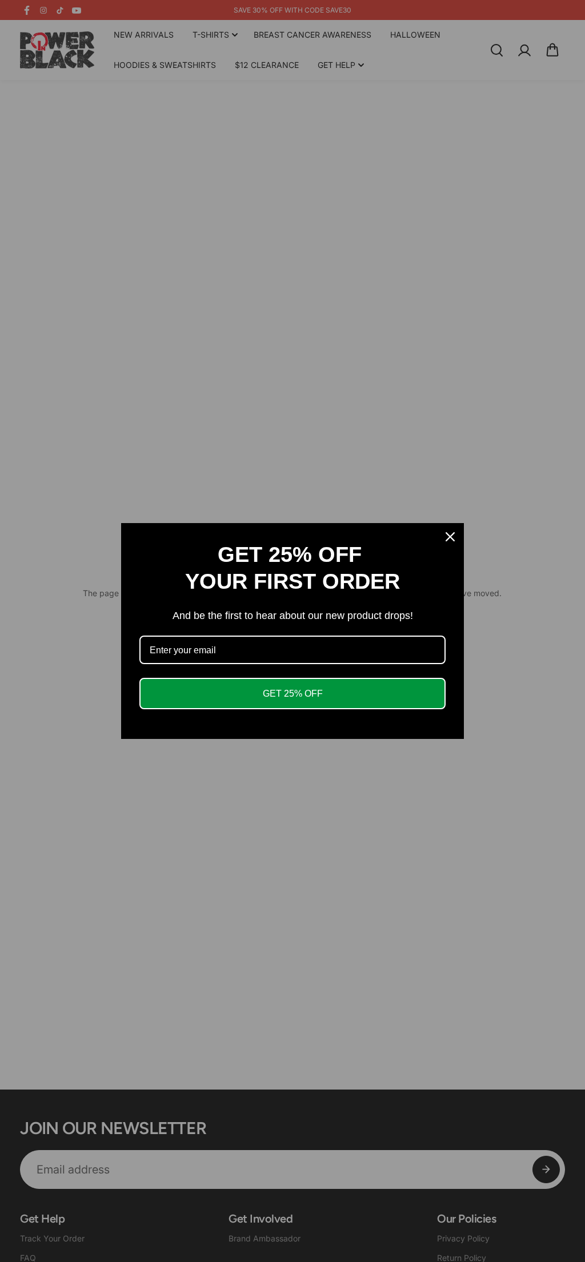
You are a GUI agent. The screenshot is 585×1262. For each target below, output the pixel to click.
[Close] (450, 536)
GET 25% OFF (293, 693)
